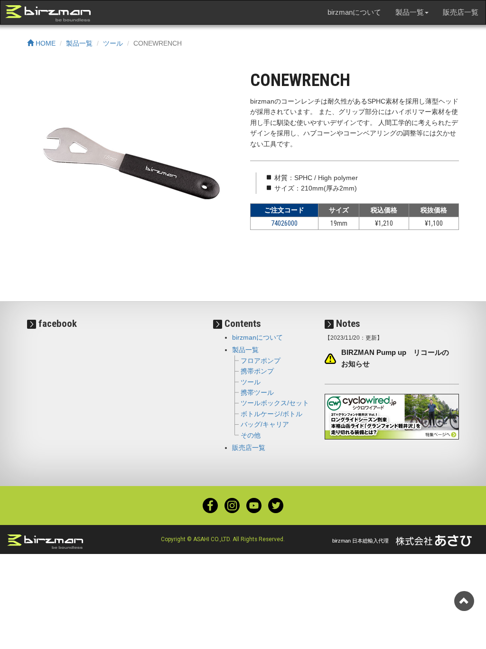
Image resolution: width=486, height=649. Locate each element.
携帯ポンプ (257, 371)
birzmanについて (354, 12)
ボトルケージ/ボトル (271, 414)
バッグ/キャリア (265, 424)
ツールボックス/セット (275, 403)
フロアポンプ (260, 360)
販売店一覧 (460, 12)
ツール (113, 43)
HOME (45, 43)
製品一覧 (79, 43)
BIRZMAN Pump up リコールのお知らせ (395, 358)
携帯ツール (257, 392)
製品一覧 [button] (409, 12)
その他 (251, 435)
